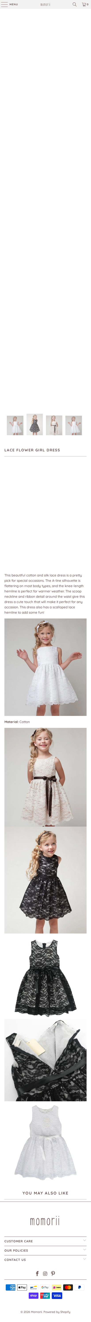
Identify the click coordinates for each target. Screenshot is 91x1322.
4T (31, 489)
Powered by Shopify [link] (57, 1312)
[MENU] (2, 4)
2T (20, 489)
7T (63, 489)
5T (42, 489)
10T (9, 501)
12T (20, 501)
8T (73, 489)
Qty (6, 533)
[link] (45, 4)
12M (9, 489)
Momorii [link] (36, 1312)
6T (52, 489)
